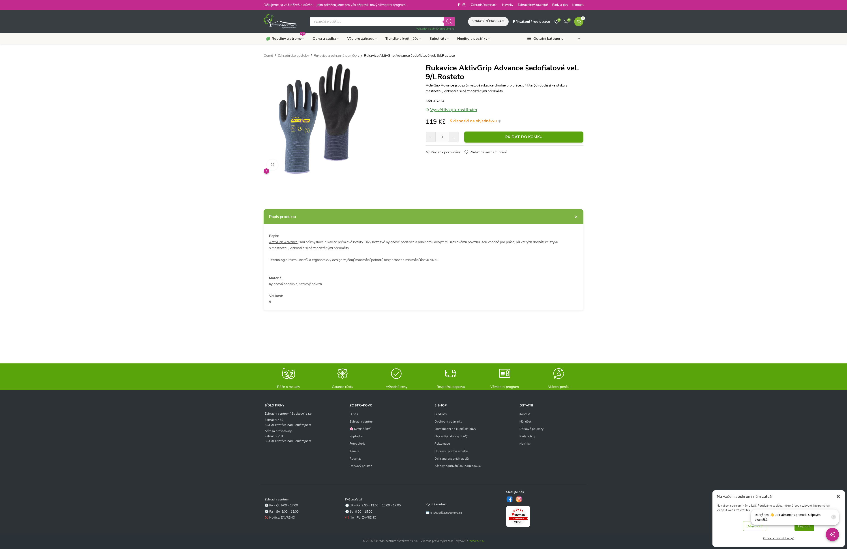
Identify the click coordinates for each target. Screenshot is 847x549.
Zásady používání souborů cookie (458, 466)
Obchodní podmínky (448, 421)
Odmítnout (755, 526)
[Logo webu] (280, 21)
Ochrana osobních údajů (778, 538)
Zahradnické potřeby (293, 55)
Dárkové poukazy (531, 429)
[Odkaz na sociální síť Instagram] (464, 5)
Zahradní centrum (362, 421)
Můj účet (525, 421)
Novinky (524, 444)
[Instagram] (519, 499)
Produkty (441, 414)
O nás (354, 414)
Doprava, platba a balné (451, 451)
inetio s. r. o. (476, 541)
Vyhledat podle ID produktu (433, 28)
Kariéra (355, 451)
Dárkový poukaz (361, 466)
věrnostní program (392, 5)
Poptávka (356, 436)
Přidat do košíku (524, 137)
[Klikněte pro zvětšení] (272, 164)
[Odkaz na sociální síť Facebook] (458, 5)
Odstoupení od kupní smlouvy (455, 429)
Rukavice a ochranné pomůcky (336, 55)
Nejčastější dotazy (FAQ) (451, 436)
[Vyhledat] (449, 21)
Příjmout (804, 526)
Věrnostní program (488, 21)
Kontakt (524, 414)
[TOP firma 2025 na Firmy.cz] (518, 516)
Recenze (356, 459)
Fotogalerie (357, 444)
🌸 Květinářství (360, 429)
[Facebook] (509, 499)
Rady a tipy (527, 436)
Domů (268, 55)
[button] (838, 496)
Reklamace (442, 444)
